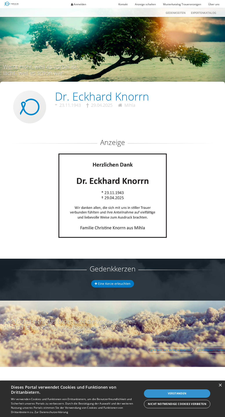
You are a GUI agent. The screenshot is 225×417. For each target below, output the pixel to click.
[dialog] (112, 399)
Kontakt (123, 4)
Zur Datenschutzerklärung (51, 412)
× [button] (220, 385)
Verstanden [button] (177, 393)
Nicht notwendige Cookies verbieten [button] (177, 404)
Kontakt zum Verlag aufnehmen (171, 350)
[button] (112, 169)
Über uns (214, 4)
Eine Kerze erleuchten (114, 284)
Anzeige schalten (145, 4)
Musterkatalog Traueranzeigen (182, 4)
